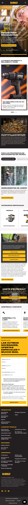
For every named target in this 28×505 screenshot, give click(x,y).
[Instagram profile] (5, 491)
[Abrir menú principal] (2, 2)
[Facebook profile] (2, 491)
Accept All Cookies (14, 259)
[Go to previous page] (2, 50)
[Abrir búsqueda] (25, 2)
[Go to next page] (22, 50)
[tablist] (14, 159)
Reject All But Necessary (14, 255)
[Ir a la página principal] (14, 3)
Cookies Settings (14, 252)
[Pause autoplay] (25, 50)
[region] (14, 219)
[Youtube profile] (8, 491)
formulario (21, 398)
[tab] (8, 159)
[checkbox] (2, 379)
